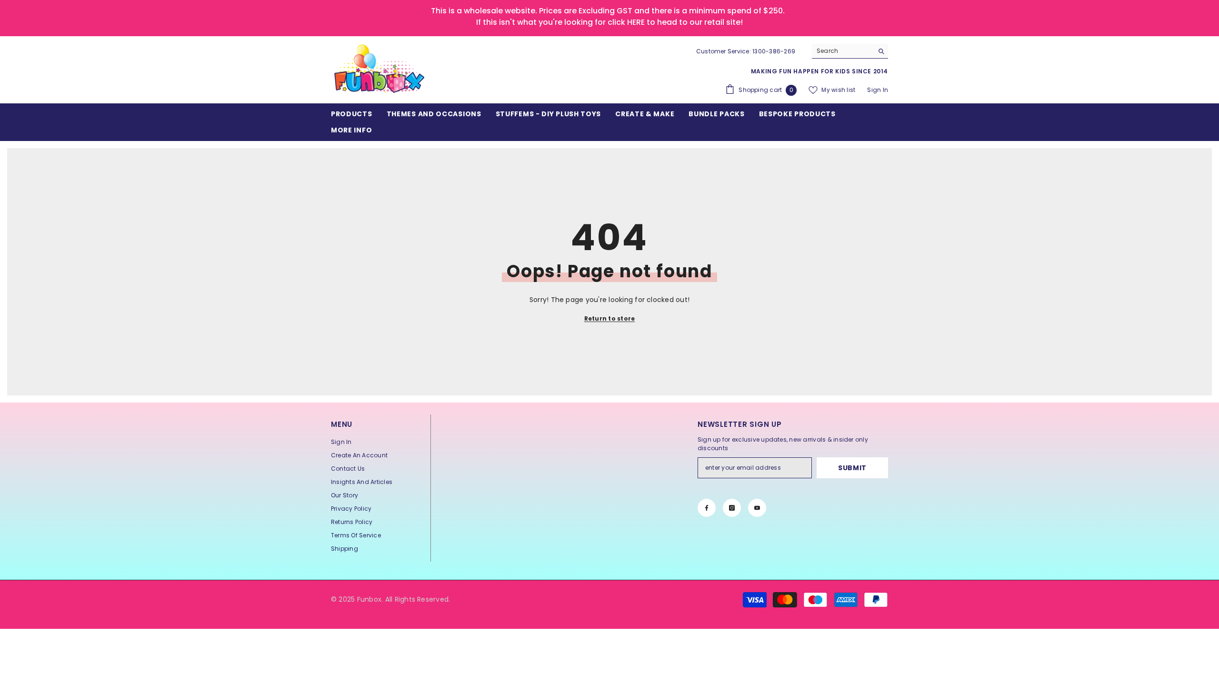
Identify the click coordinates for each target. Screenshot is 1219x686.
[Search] (850, 51)
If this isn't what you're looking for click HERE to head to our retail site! (609, 22)
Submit (852, 468)
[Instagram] (732, 508)
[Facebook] (707, 508)
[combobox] (842, 51)
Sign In (877, 90)
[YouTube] (757, 508)
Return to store (609, 318)
